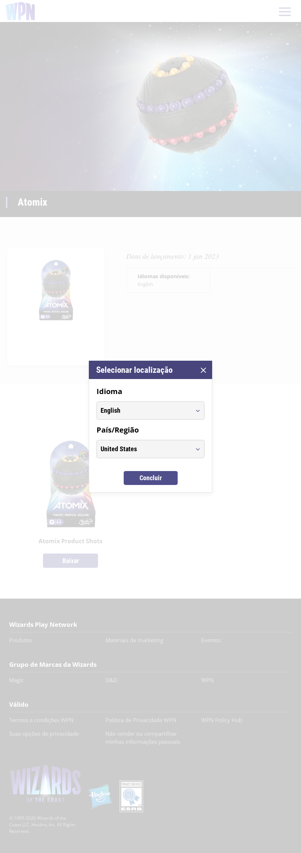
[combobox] (144, 410)
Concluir (150, 478)
